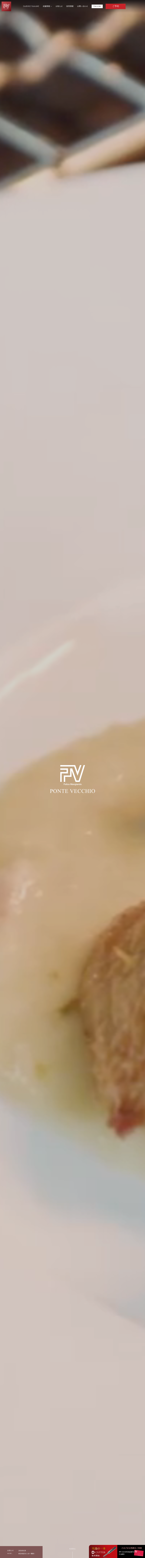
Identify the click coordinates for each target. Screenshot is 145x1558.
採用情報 (69, 6)
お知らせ (59, 6)
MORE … (10, 1553)
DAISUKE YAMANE (31, 6)
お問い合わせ (82, 6)
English (97, 6)
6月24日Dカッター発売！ (26, 1553)
